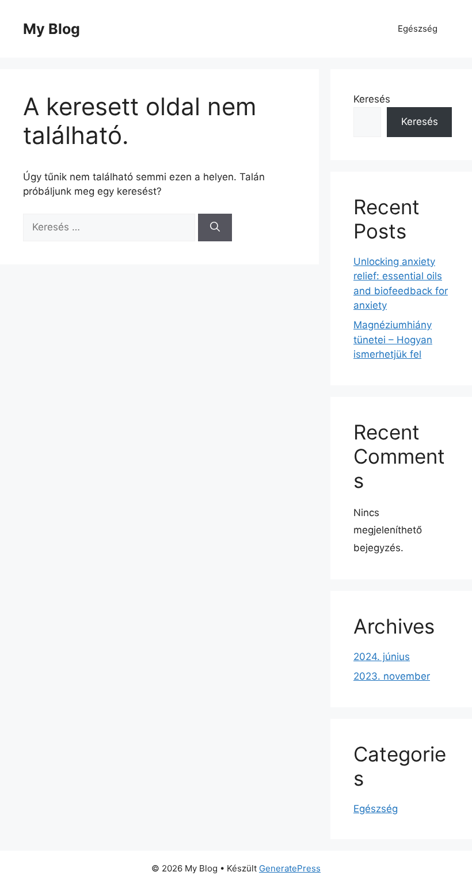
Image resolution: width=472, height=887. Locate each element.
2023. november (391, 676)
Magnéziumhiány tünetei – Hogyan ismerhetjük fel (392, 339)
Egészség (417, 28)
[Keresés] (215, 227)
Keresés (371, 99)
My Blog (51, 28)
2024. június (381, 656)
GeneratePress (290, 868)
